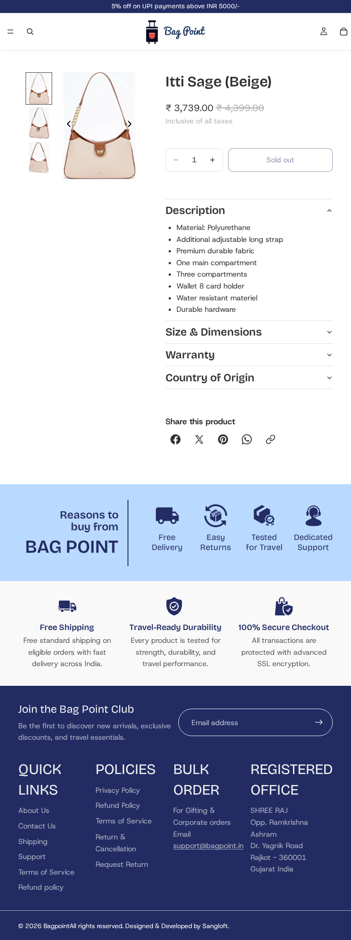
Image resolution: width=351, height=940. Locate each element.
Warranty (190, 354)
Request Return (122, 864)
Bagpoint (56, 926)
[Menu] (10, 31)
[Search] (30, 31)
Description (195, 210)
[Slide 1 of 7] (39, 88)
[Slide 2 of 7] (39, 122)
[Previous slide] (66, 126)
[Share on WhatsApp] (247, 439)
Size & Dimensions (213, 332)
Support (32, 856)
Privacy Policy (118, 790)
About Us (33, 810)
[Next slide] (132, 126)
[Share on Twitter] (199, 439)
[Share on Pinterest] (223, 439)
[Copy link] (271, 439)
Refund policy (41, 887)
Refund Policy (118, 805)
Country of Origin (210, 377)
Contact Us (37, 826)
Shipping (33, 841)
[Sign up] (319, 722)
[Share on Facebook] (175, 439)
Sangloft (215, 926)
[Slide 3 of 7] (39, 157)
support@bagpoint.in (208, 845)
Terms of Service (46, 871)
